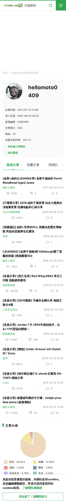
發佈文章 (13, 165)
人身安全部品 (10, 309)
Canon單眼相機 (11, 211)
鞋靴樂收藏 (9, 285)
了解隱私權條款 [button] (32, 488)
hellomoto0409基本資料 (24, 72)
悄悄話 (53, 165)
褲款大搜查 (9, 187)
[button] (59, 166)
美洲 (5, 236)
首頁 (5, 72)
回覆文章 (33, 165)
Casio (6, 382)
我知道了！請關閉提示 (33, 496)
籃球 (5, 358)
